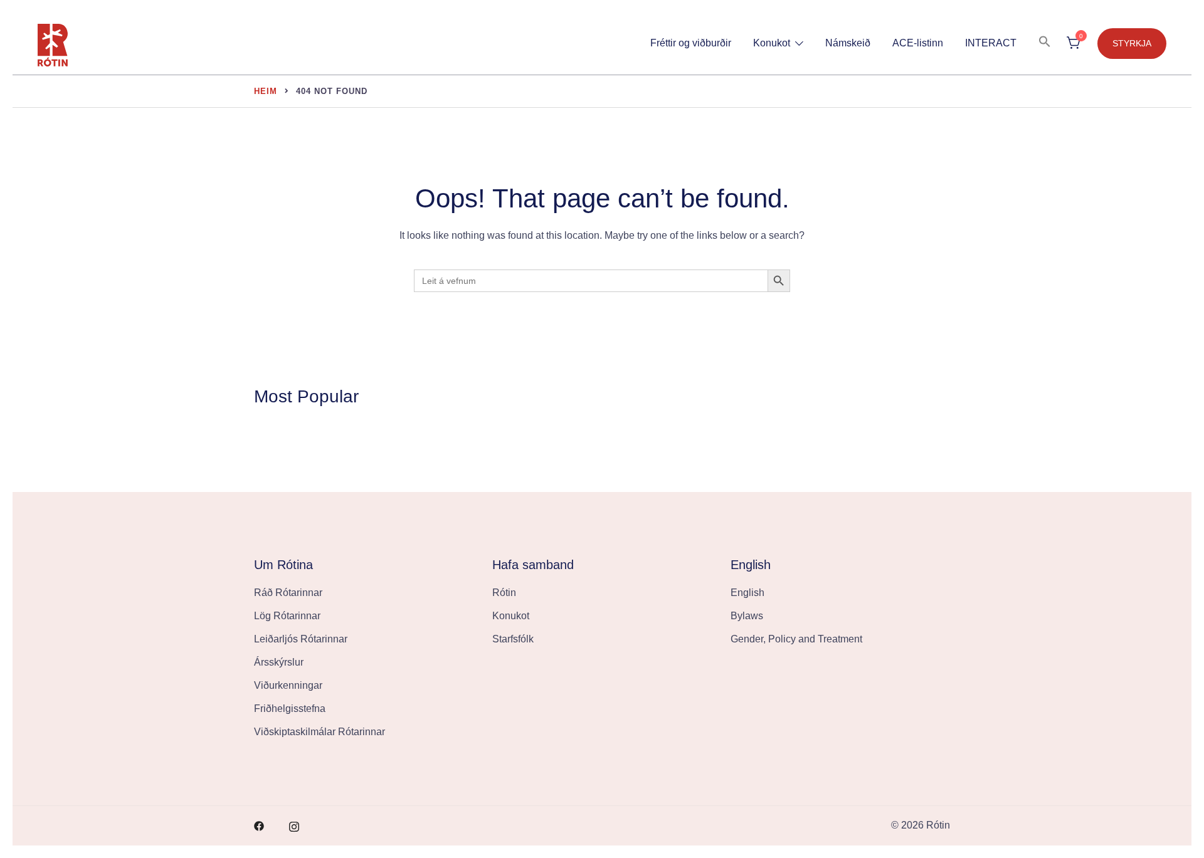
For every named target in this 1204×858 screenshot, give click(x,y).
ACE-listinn (917, 43)
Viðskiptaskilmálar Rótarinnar (319, 731)
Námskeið (847, 43)
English (747, 592)
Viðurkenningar (288, 685)
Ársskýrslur (279, 662)
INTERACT (991, 43)
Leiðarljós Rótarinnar (300, 639)
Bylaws (747, 615)
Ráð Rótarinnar (288, 592)
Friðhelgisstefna (289, 708)
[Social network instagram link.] (294, 825)
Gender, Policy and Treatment (796, 639)
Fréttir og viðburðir (690, 43)
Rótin (504, 592)
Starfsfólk (513, 639)
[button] (1044, 42)
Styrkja (1131, 43)
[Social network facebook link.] (259, 825)
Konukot (771, 43)
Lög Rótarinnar (287, 615)
